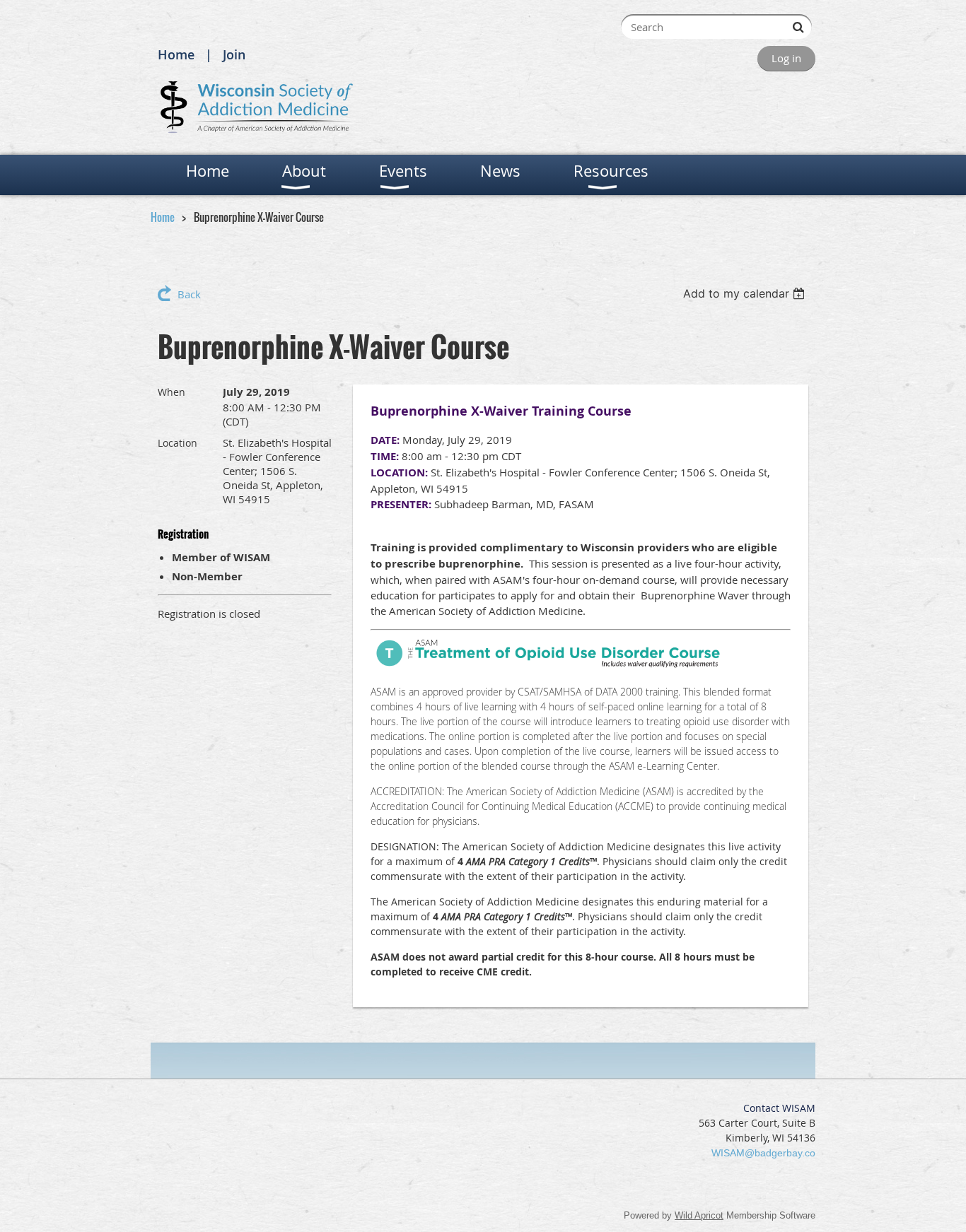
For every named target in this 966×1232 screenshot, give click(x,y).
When (171, 392)
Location (177, 443)
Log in (786, 58)
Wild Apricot (699, 1215)
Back (189, 294)
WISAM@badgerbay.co (763, 1152)
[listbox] (745, 293)
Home (176, 54)
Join (234, 54)
